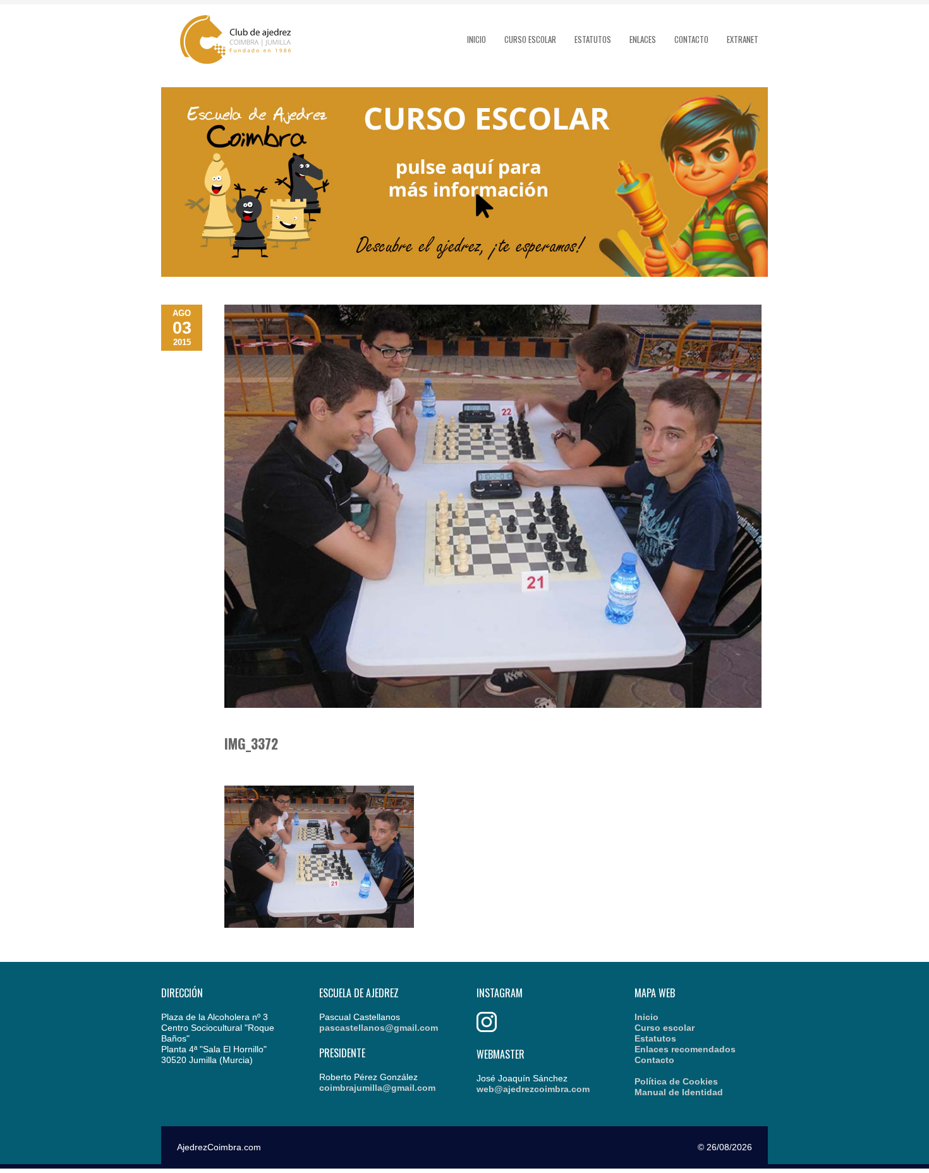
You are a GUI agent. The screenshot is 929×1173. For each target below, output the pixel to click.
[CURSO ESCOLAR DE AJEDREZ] (464, 274)
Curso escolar (530, 39)
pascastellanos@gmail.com (378, 1028)
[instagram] (487, 1029)
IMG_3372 (251, 743)
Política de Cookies (676, 1081)
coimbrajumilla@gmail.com (377, 1088)
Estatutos (592, 39)
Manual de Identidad (679, 1092)
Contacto (691, 39)
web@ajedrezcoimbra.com (533, 1089)
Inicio (476, 39)
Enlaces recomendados (685, 1049)
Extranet (742, 39)
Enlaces (642, 39)
